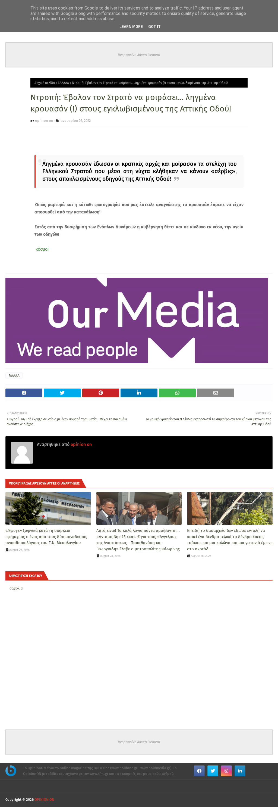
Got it (154, 26)
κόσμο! (41, 249)
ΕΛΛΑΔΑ (63, 83)
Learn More (131, 26)
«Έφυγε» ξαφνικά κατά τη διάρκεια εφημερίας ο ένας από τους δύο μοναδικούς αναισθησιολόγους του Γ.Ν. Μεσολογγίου (46, 536)
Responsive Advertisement (139, 55)
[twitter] (212, 770)
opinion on (44, 121)
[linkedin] (240, 770)
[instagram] (226, 770)
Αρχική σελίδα (44, 83)
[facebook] (199, 770)
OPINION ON (44, 799)
